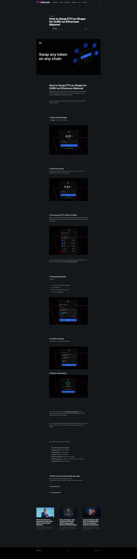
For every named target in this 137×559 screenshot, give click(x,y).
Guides (61, 2)
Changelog (74, 2)
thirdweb (37, 550)
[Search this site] (100, 2)
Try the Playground (56, 492)
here (53, 120)
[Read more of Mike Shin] (50, 28)
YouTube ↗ (85, 2)
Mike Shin (55, 28)
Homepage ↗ (55, 2)
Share (86, 28)
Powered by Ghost (97, 550)
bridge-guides (52, 16)
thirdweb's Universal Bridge (72, 411)
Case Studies (67, 2)
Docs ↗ (79, 2)
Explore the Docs (55, 486)
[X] (68, 550)
